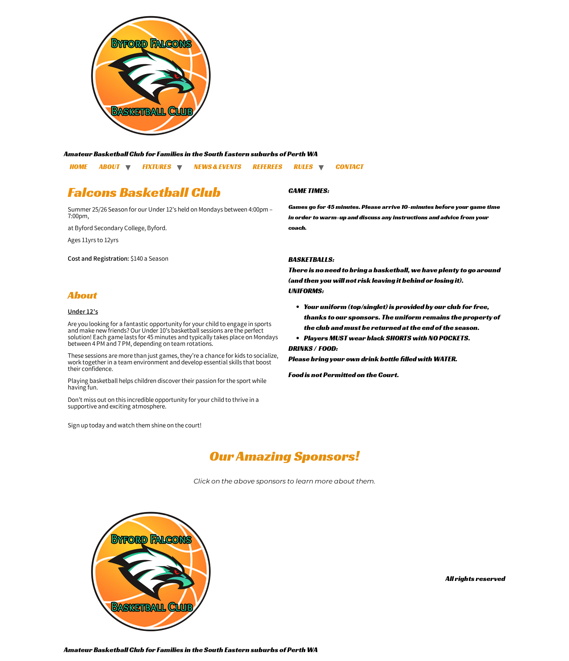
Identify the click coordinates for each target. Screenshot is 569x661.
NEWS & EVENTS (217, 166)
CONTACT (349, 166)
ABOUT (109, 166)
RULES (303, 166)
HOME (78, 166)
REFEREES (267, 166)
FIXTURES (156, 166)
